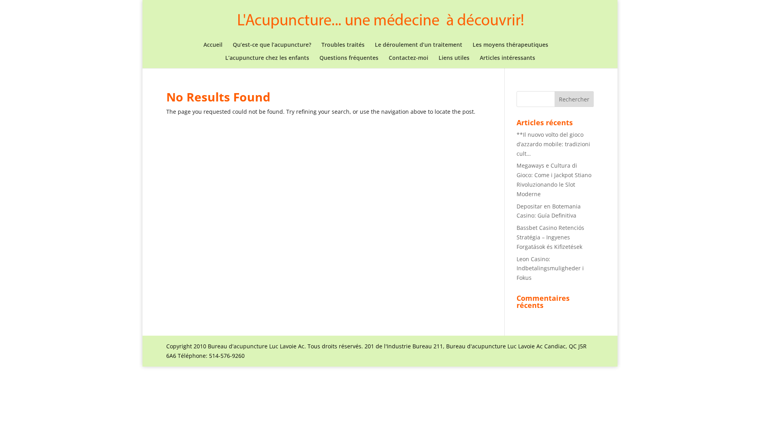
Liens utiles (454, 58)
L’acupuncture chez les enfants (267, 58)
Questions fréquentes (348, 58)
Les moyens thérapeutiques (510, 45)
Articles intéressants (507, 58)
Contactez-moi (408, 58)
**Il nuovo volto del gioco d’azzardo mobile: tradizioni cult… (553, 144)
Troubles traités (343, 45)
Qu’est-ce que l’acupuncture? (272, 45)
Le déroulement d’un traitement (418, 45)
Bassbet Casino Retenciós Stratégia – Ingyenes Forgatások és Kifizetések (550, 237)
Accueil (212, 45)
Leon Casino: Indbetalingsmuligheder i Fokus (550, 268)
